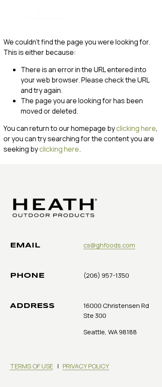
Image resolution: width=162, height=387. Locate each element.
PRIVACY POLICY (86, 366)
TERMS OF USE (31, 366)
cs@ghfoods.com (109, 245)
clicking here (136, 128)
